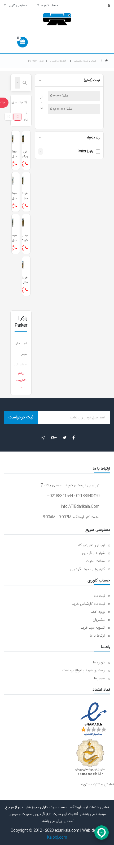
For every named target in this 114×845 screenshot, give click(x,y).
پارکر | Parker (85, 151)
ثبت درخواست (20, 417)
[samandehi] (90, 757)
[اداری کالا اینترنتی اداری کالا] (106, 61)
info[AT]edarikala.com (80, 507)
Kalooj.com (57, 837)
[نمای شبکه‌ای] (17, 117)
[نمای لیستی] (8, 117)
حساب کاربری (48, 5)
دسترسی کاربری (16, 5)
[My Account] (106, 5)
